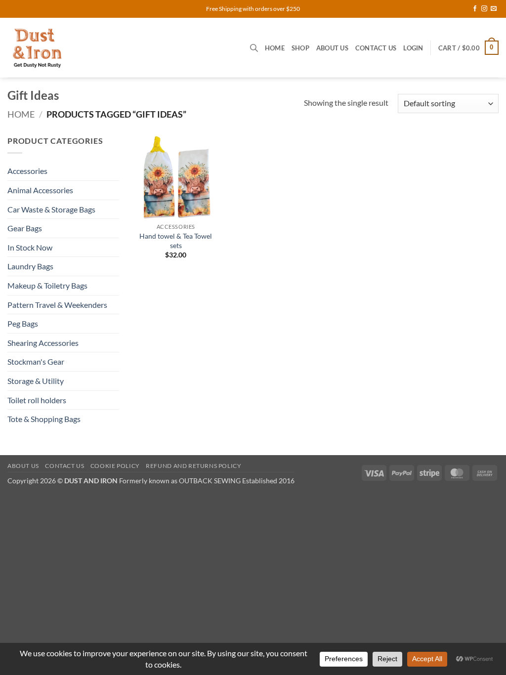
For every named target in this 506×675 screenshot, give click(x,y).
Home (275, 48)
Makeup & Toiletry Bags (47, 285)
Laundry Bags (30, 266)
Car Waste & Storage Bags (51, 209)
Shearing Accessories (43, 342)
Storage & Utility (35, 380)
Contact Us (376, 48)
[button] (413, 48)
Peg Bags (22, 323)
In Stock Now (29, 247)
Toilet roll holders (36, 400)
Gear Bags (24, 228)
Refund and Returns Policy (193, 465)
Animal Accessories (40, 190)
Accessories (27, 170)
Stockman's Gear (35, 361)
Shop (300, 48)
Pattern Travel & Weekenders (57, 304)
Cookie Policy (115, 465)
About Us (332, 48)
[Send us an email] (494, 8)
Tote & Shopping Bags (44, 418)
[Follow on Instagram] (484, 8)
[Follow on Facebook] (475, 8)
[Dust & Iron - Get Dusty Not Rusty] (89, 48)
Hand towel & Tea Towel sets (175, 241)
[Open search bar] (254, 47)
